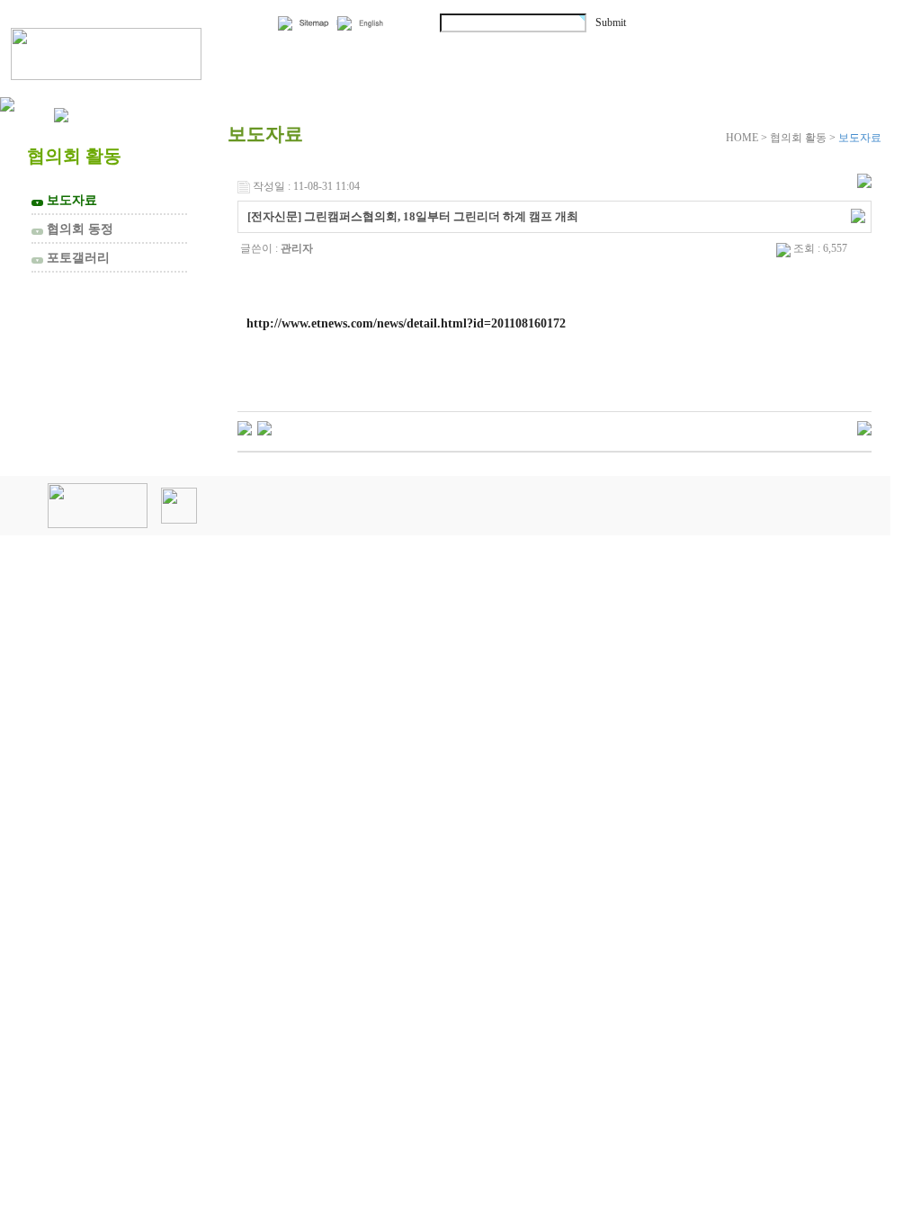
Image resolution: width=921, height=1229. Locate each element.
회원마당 (645, 51)
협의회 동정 (74, 228)
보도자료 (66, 200)
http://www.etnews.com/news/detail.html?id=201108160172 (406, 323)
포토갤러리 (72, 257)
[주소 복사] (858, 215)
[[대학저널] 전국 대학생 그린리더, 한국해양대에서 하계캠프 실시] (264, 427)
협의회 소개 (326, 51)
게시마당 (789, 51)
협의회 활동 (495, 51)
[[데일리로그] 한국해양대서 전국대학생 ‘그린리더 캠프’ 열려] (244, 427)
